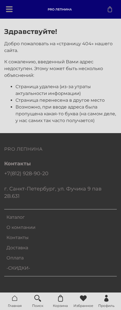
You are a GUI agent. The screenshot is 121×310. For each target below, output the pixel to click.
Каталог (15, 217)
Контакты (17, 237)
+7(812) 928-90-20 (26, 173)
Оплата (15, 258)
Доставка (17, 247)
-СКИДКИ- (18, 268)
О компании (20, 227)
